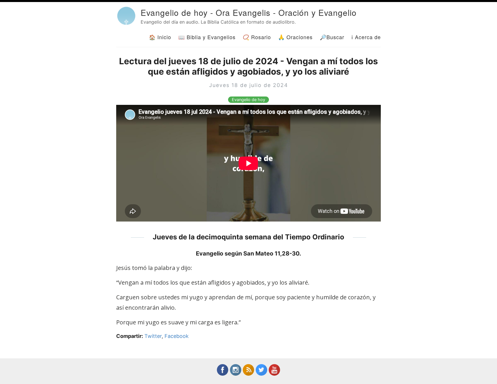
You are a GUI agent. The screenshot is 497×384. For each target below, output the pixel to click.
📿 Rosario (257, 37)
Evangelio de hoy (248, 99)
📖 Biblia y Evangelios (207, 37)
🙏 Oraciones (295, 37)
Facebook (177, 336)
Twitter (153, 336)
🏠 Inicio (160, 37)
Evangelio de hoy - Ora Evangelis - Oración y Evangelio (249, 12)
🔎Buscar (332, 37)
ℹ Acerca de (366, 37)
